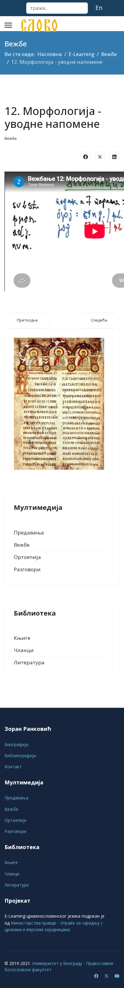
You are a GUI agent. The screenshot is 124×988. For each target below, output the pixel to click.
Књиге (22, 637)
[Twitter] (106, 976)
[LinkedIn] (114, 156)
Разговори (27, 569)
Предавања (29, 532)
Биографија (16, 744)
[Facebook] (85, 156)
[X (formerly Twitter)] (100, 156)
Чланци (24, 650)
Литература (29, 662)
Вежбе (11, 138)
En (99, 8)
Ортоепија (27, 557)
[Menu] (8, 25)
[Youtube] (117, 976)
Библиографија (20, 755)
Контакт (13, 766)
